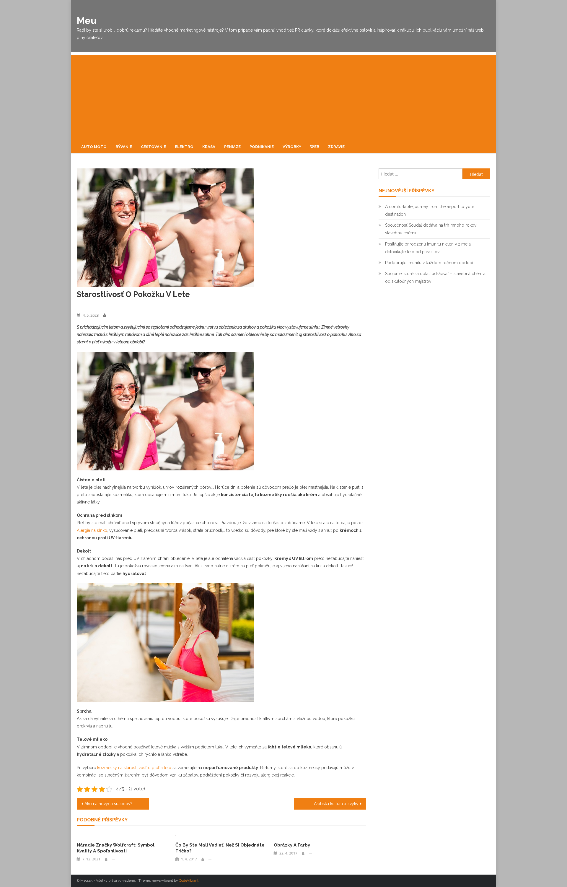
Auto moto (94, 146)
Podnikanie (262, 146)
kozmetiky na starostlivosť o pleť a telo (134, 767)
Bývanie (123, 146)
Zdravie (336, 146)
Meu (87, 20)
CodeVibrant (188, 880)
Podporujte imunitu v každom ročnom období (429, 262)
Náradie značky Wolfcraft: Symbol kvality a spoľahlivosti (115, 848)
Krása (208, 146)
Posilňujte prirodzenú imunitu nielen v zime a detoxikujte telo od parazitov (428, 248)
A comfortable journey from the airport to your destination (429, 210)
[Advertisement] (283, 96)
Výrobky (292, 146)
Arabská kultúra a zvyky (336, 803)
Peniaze (232, 146)
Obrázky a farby (292, 845)
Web (314, 146)
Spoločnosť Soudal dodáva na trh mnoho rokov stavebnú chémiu (430, 229)
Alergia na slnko (92, 530)
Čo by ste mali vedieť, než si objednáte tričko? (220, 848)
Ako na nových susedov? (108, 803)
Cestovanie (153, 146)
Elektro (184, 146)
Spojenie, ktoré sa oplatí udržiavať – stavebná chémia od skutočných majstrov (435, 277)
